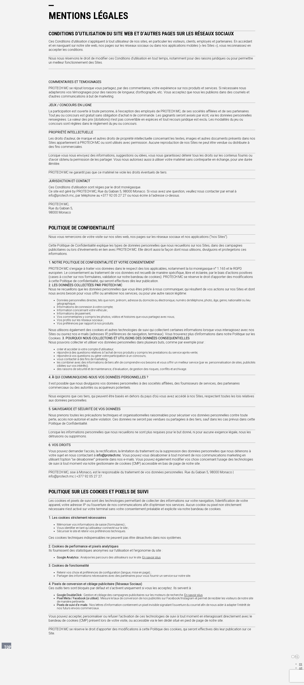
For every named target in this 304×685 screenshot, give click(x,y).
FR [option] (300, 664)
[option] (300, 664)
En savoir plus (151, 557)
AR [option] (300, 668)
